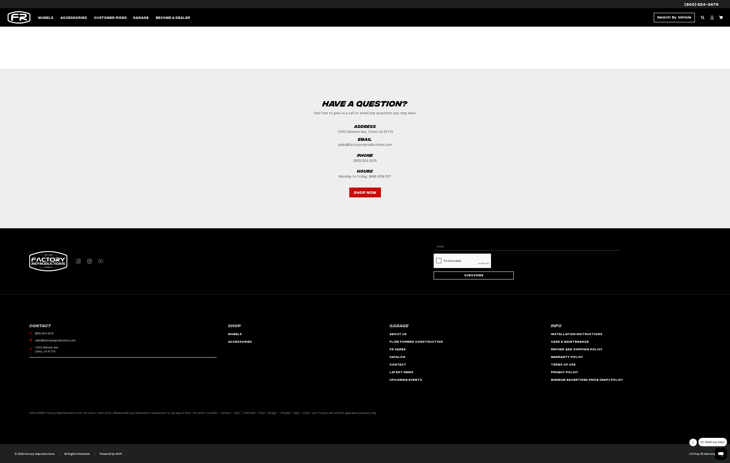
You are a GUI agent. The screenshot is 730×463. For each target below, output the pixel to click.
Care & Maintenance (570, 341)
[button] (702, 17)
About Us (398, 333)
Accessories (240, 341)
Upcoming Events (406, 379)
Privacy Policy (564, 372)
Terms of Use (563, 364)
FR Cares (398, 349)
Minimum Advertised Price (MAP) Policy (587, 379)
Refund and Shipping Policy (577, 349)
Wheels (235, 333)
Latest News (401, 372)
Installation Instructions (576, 333)
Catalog (397, 356)
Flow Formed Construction (416, 341)
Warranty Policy (567, 356)
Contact (398, 364)
